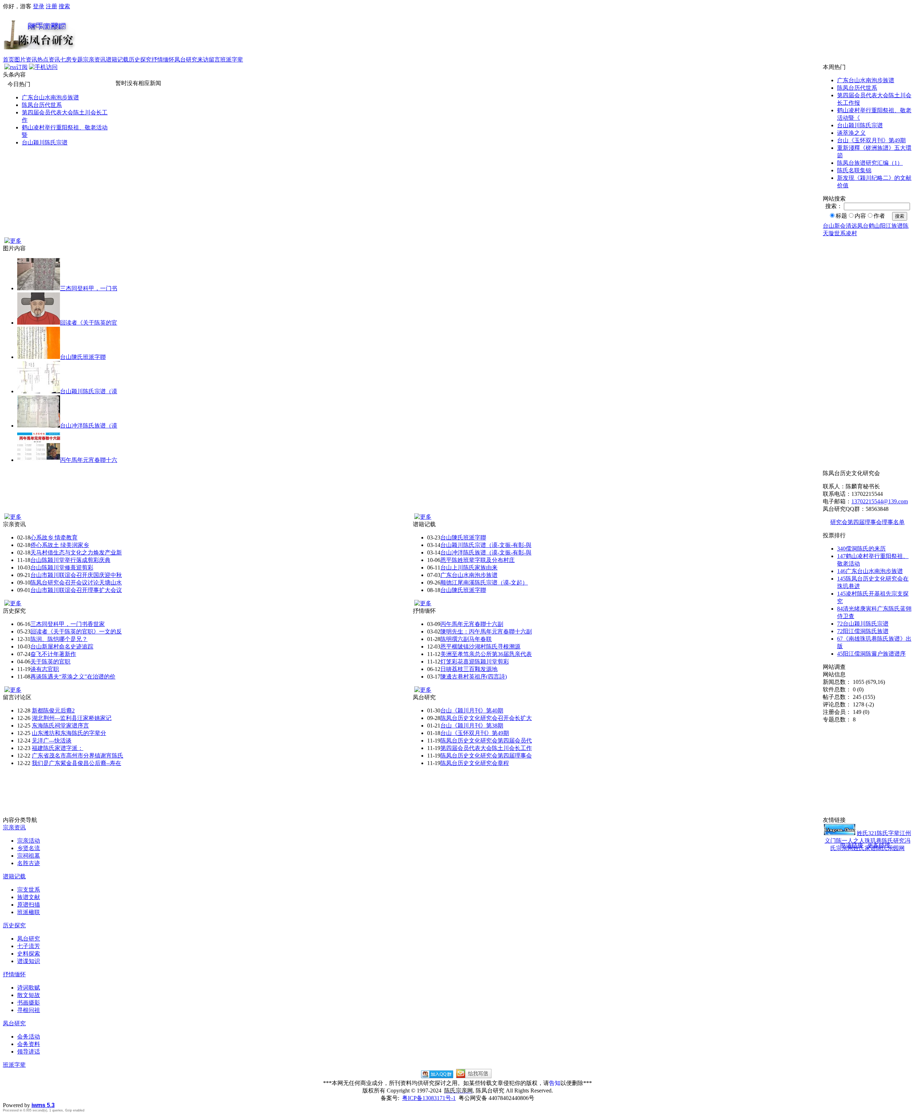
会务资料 (28, 1044)
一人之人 (853, 841)
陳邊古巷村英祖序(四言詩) (473, 677)
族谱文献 (28, 897)
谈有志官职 (44, 669)
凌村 (851, 233)
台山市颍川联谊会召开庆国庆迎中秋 (76, 575)
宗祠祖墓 (28, 856)
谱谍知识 (28, 961)
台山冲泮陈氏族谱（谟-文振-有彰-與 (485, 552)
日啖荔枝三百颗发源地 (469, 669)
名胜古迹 (28, 863)
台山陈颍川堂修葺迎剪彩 (61, 567)
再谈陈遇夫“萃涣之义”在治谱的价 (72, 677)
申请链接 (851, 845)
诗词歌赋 (28, 988)
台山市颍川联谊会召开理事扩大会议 (76, 590)
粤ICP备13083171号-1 (429, 1098)
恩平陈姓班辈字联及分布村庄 (477, 560)
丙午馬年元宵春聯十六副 (471, 624)
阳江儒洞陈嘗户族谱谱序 (871, 654)
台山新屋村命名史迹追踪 (61, 646)
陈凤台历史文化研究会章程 (474, 763)
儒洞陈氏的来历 (861, 549)
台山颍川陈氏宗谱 (45, 142)
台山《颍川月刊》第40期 (471, 710)
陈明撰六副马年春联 (466, 639)
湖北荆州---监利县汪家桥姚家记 (72, 718)
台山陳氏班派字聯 (83, 357)
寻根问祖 (28, 1010)
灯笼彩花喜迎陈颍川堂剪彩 (474, 661)
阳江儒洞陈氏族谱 (863, 631)
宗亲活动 (28, 841)
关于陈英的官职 (50, 661)
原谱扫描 (28, 905)
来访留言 (208, 59)
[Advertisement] (494, 33)
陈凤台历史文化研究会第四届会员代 (486, 740)
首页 (8, 59)
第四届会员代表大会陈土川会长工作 (486, 748)
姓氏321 (867, 833)
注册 (51, 6)
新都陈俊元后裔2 (53, 710)
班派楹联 (28, 912)
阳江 (885, 226)
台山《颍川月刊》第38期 (471, 725)
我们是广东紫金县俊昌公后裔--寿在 (76, 763)
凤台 (863, 226)
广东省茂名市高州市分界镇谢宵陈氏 (77, 756)
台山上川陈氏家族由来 (469, 567)
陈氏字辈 (888, 833)
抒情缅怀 (163, 59)
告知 (554, 1083)
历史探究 (140, 59)
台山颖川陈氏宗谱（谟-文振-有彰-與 (485, 545)
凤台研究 (185, 59)
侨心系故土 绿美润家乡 (59, 545)
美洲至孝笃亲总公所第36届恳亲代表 (486, 654)
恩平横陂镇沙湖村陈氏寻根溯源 (480, 646)
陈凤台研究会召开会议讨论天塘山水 (76, 582)
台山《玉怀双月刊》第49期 (871, 140)
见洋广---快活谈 (51, 740)
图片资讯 (25, 59)
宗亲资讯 (94, 59)
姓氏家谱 (864, 848)
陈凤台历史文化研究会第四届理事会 (486, 756)
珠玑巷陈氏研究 (885, 841)
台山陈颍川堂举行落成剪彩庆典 (70, 560)
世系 (840, 233)
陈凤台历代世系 (42, 105)
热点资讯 (48, 59)
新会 (840, 226)
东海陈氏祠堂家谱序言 (60, 725)
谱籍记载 (117, 59)
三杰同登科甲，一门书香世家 (67, 624)
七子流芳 (28, 946)
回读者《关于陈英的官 (88, 323)
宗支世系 (28, 890)
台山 (828, 226)
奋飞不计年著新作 (53, 654)
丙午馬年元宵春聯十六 (88, 460)
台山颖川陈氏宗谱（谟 (88, 391)
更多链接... (881, 845)
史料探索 (28, 954)
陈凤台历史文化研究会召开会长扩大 (486, 718)
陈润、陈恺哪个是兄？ (59, 639)
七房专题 (71, 59)
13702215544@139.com (879, 501)
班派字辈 (231, 59)
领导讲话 (28, 1052)
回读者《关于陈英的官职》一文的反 (76, 631)
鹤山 (874, 226)
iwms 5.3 (43, 1105)
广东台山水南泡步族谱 (50, 97)
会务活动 (28, 1036)
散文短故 (28, 995)
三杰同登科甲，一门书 (88, 288)
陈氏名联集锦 (854, 170)
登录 (38, 6)
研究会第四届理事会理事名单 (867, 522)
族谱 (897, 226)
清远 (851, 226)
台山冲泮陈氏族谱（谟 (88, 426)
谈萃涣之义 (851, 133)
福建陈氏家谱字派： (57, 748)
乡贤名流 (28, 848)
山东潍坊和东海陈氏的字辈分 (69, 733)
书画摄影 (28, 1003)
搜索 (64, 6)
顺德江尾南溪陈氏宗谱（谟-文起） (484, 582)
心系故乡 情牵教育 (54, 537)
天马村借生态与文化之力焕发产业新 (76, 552)
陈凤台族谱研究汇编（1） (870, 163)
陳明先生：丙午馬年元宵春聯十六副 (486, 631)
